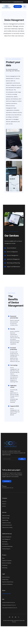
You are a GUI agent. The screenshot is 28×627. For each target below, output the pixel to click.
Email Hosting (5, 520)
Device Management (6, 536)
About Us (4, 501)
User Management (6, 539)
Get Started (22, 459)
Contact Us (17, 6)
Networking (4, 541)
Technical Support (6, 548)
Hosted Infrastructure (7, 525)
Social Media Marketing (7, 546)
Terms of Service (6, 577)
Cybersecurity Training (7, 527)
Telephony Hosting (6, 522)
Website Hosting (6, 515)
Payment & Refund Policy (7, 581)
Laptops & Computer (7, 560)
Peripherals (4, 565)
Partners (4, 503)
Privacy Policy (5, 579)
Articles (4, 506)
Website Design (5, 517)
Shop (3, 558)
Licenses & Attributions (7, 584)
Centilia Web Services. (18, 1)
